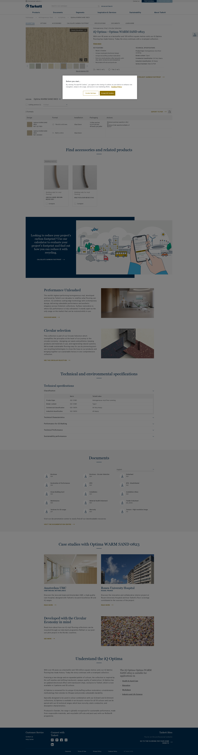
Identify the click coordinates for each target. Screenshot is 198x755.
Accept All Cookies (107, 93)
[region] (100, 87)
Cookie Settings (90, 93)
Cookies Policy (116, 87)
